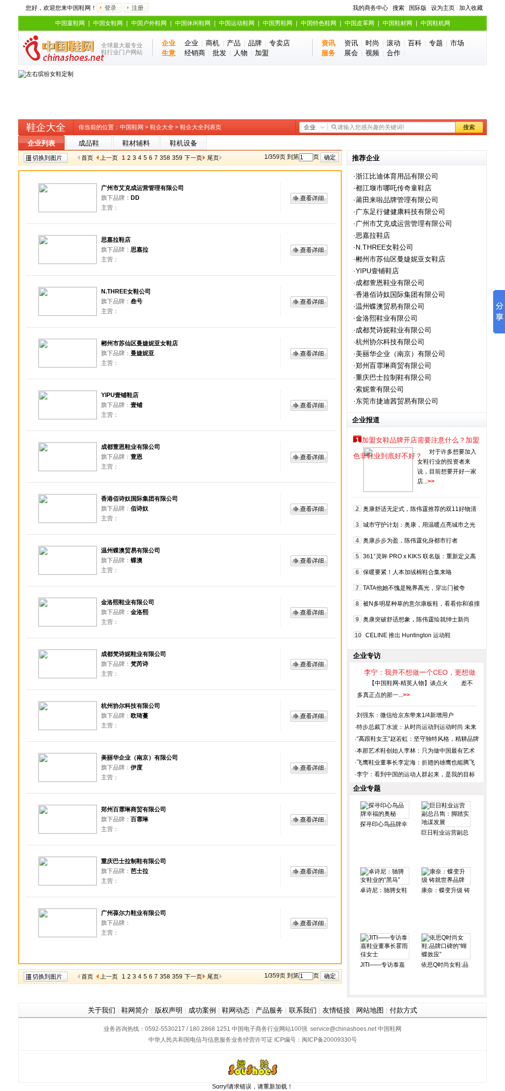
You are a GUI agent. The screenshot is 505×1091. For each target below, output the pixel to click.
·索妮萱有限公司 (378, 389)
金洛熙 (139, 612)
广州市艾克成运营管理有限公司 (142, 187)
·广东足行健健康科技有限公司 (399, 212)
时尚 (372, 43)
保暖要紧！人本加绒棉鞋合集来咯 (407, 572)
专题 (436, 43)
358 (165, 157)
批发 (219, 53)
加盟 (262, 53)
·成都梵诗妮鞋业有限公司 (392, 330)
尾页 (213, 157)
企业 (191, 43)
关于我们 (101, 1010)
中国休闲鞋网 (193, 23)
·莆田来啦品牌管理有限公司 (395, 200)
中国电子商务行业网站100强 (269, 1028)
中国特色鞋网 (318, 23)
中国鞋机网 (435, 23)
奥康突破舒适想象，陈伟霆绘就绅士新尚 (416, 619)
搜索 (398, 7)
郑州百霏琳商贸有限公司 (133, 809)
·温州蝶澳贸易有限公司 (389, 306)
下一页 (193, 157)
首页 (87, 157)
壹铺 (137, 404)
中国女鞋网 (108, 23)
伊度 (137, 767)
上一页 (109, 157)
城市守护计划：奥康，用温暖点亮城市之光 (419, 524)
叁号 (137, 301)
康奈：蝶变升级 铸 (445, 890)
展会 (351, 53)
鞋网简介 (135, 1010)
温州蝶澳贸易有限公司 (130, 550)
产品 (234, 43)
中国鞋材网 (397, 23)
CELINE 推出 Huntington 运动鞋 (408, 635)
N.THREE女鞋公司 (126, 291)
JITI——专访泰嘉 (382, 964)
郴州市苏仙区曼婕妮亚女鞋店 (139, 343)
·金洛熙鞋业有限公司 (385, 318)
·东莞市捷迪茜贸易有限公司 (395, 401)
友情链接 (336, 1010)
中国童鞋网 (70, 23)
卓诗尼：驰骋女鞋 (383, 890)
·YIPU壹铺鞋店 (376, 271)
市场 (457, 43)
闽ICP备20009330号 (329, 1039)
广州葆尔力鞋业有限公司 (133, 912)
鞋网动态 (236, 1010)
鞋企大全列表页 (200, 127)
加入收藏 (471, 7)
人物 (241, 53)
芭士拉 (139, 871)
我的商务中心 (370, 7)
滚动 (393, 43)
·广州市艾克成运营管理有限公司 (402, 223)
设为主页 (443, 7)
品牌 (255, 43)
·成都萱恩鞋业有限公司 (389, 283)
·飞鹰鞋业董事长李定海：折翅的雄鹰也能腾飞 (415, 762)
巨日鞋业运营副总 (445, 832)
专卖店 (279, 43)
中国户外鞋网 (149, 23)
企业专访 (367, 655)
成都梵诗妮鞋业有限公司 (133, 654)
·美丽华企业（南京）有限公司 (399, 354)
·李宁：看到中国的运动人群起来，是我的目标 (415, 774)
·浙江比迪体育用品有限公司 (395, 176)
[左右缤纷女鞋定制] (45, 74)
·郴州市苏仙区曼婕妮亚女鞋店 (399, 259)
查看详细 (308, 198)
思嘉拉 (139, 249)
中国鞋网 (132, 127)
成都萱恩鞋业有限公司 (130, 446)
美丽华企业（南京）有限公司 (139, 757)
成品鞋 (88, 143)
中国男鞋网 (277, 23)
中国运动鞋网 (236, 23)
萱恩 (137, 456)
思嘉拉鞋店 (116, 239)
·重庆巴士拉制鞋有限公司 (392, 377)
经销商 (194, 53)
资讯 (351, 43)
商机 (212, 43)
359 (177, 157)
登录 (110, 7)
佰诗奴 (139, 508)
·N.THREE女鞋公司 (383, 247)
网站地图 (370, 1010)
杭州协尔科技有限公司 (130, 705)
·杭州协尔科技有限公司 (389, 342)
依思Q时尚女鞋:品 (445, 964)
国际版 (418, 7)
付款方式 (403, 1010)
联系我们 (303, 1010)
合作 (393, 53)
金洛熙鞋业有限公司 (127, 602)
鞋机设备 (183, 143)
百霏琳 (139, 819)
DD (135, 197)
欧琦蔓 (139, 715)
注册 (138, 7)
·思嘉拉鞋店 (371, 235)
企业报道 (366, 420)
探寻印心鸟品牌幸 (383, 824)
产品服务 (269, 1010)
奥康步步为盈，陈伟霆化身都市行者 (410, 540)
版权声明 (168, 1010)
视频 (372, 53)
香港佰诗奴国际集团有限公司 (139, 498)
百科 (415, 43)
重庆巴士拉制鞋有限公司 (133, 861)
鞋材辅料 (136, 143)
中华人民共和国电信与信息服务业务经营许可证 (210, 1039)
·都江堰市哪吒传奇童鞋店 (392, 188)
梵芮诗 (139, 663)
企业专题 (367, 788)
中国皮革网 (359, 23)
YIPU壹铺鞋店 (120, 395)
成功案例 (202, 1010)
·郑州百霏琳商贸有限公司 (392, 365)
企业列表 (41, 143)
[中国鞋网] (59, 48)
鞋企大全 (162, 127)
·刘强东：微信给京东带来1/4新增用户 (404, 715)
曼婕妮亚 (142, 353)
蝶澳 (137, 560)
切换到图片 (47, 157)
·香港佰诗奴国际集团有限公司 (399, 294)
